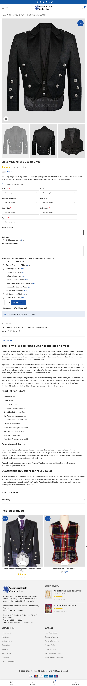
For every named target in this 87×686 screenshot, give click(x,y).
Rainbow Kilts (7, 653)
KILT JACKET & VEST (17, 15)
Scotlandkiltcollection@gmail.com (20, 622)
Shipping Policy (50, 649)
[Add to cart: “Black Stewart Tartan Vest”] (63, 563)
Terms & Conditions (52, 641)
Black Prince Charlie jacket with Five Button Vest (22, 570)
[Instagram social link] (40, 2)
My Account (6, 633)
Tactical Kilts (6, 657)
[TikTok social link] (52, 2)
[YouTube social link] (43, 2)
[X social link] (37, 2)
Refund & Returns (51, 637)
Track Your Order (51, 633)
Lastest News (7, 641)
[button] (4, 71)
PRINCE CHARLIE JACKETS (37, 15)
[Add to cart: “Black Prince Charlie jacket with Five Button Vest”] (20, 563)
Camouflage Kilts (8, 661)
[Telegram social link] (19, 331)
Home (4, 15)
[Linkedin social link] (49, 2)
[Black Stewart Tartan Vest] (64, 541)
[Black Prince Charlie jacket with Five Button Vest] (22, 541)
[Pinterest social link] (46, 2)
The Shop (5, 637)
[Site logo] (44, 7)
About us (5, 649)
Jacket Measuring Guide (54, 657)
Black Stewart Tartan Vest (64, 569)
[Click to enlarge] (5, 118)
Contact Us (6, 645)
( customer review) (19, 167)
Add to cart (18, 302)
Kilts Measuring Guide (53, 653)
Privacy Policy (50, 645)
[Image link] (15, 589)
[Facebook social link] (35, 2)
